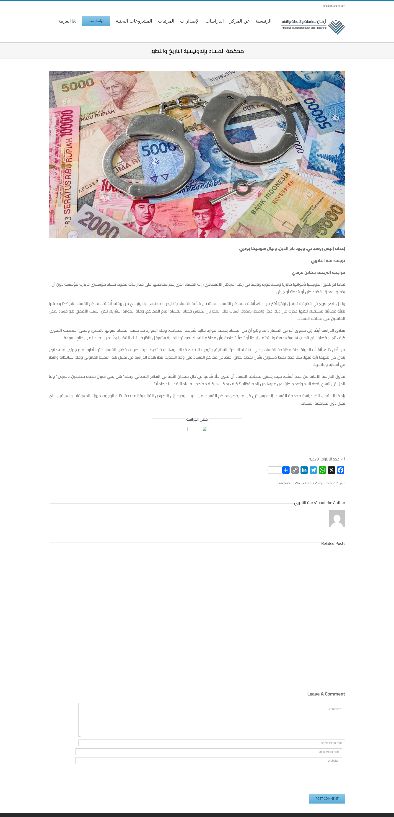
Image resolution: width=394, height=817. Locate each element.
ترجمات (319, 483)
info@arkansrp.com (334, 5)
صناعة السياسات (304, 483)
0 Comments (284, 483)
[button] (50, 20)
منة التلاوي (303, 502)
